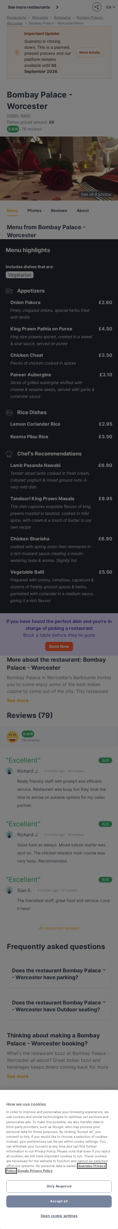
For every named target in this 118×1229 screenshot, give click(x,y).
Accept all (59, 1201)
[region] (59, 1159)
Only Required (59, 1186)
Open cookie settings (59, 1216)
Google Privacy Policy (35, 1171)
